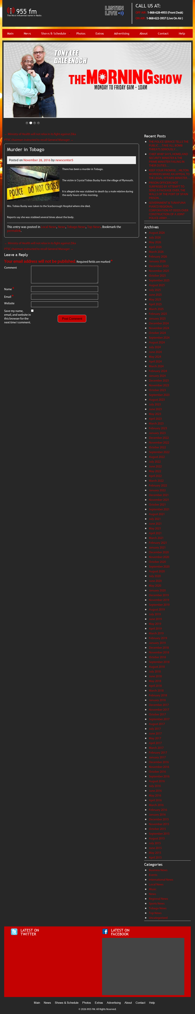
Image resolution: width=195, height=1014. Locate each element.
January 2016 (157, 814)
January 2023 (157, 433)
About (144, 33)
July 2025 (155, 290)
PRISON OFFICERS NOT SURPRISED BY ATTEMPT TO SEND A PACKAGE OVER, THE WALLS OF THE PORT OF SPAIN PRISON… (168, 190)
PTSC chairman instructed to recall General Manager (38, 140)
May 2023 (155, 414)
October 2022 (157, 447)
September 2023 (159, 395)
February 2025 (158, 314)
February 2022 (158, 485)
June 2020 (155, 581)
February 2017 (158, 752)
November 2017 (159, 709)
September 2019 (159, 604)
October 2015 (157, 829)
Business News (158, 870)
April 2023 (155, 418)
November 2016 (159, 767)
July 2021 (155, 519)
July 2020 (155, 576)
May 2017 (155, 738)
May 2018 (155, 681)
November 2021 (159, 500)
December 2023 (159, 380)
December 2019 (159, 595)
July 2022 (155, 461)
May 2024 (155, 356)
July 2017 (155, 728)
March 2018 (156, 690)
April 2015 (155, 857)
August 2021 (157, 514)
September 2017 (159, 719)
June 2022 (155, 466)
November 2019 (159, 600)
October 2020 (157, 562)
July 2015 (155, 843)
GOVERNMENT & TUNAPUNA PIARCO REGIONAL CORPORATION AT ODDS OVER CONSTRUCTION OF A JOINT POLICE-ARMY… (168, 210)
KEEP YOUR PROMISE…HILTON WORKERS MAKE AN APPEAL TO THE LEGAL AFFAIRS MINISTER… (169, 174)
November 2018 (159, 652)
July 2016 (155, 786)
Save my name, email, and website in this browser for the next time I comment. (17, 316)
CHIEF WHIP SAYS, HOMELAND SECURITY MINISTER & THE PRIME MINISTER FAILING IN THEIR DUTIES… (168, 159)
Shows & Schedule (53, 33)
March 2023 (156, 423)
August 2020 (157, 571)
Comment (10, 267)
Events (153, 875)
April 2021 (155, 533)
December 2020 (159, 552)
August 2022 (157, 457)
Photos (80, 33)
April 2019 (155, 628)
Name (9, 288)
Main (10, 33)
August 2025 (157, 285)
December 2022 (159, 438)
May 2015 (155, 853)
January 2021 (157, 547)
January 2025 (157, 318)
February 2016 (158, 810)
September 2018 (159, 662)
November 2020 (159, 557)
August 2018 (157, 666)
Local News (48, 227)
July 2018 (155, 671)
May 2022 (155, 471)
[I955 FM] (25, 18)
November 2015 (159, 824)
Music (152, 889)
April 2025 (155, 304)
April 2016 (155, 800)
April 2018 (155, 686)
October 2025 (157, 275)
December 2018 (159, 647)
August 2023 (157, 399)
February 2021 (158, 542)
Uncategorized (158, 918)
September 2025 (159, 280)
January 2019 (157, 643)
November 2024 (159, 328)
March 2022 (156, 480)
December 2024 (159, 323)
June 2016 (155, 791)
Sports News (157, 903)
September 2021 (159, 509)
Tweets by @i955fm (23, 939)
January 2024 (157, 376)
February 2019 (158, 638)
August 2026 (157, 232)
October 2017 (157, 714)
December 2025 (159, 266)
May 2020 (155, 585)
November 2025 (159, 271)
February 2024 (158, 371)
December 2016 (159, 762)
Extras (100, 33)
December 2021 (159, 495)
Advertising (121, 33)
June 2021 (155, 523)
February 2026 (158, 256)
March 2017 (156, 748)
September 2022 (159, 452)
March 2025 (156, 309)
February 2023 (158, 428)
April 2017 (155, 743)
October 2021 (157, 504)
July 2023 (155, 404)
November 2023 (159, 385)
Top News (94, 227)
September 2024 (159, 337)
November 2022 (159, 442)
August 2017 (157, 724)
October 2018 (157, 657)
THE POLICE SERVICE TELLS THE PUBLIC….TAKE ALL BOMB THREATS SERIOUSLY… (169, 145)
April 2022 (155, 476)
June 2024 (155, 352)
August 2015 (157, 838)
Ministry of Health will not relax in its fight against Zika (40, 134)
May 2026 (155, 242)
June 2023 (155, 409)
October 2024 (157, 333)
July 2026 (155, 237)
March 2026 (156, 252)
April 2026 (155, 247)
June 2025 (155, 294)
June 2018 (155, 676)
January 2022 (157, 490)
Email (9, 296)
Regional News (158, 898)
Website (9, 303)
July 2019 (155, 614)
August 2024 (157, 342)
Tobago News (76, 227)
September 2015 (159, 833)
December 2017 (159, 705)
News (27, 33)
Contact (163, 33)
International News (161, 879)
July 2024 (155, 347)
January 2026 (157, 261)
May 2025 (155, 299)
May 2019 (155, 624)
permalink (14, 231)
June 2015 (155, 848)
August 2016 (157, 781)
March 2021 (156, 538)
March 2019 (156, 633)
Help (182, 33)
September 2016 (159, 776)
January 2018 (157, 700)
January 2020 (157, 590)
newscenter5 (64, 160)
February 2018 (158, 695)
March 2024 (156, 366)
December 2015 (159, 819)
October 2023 (157, 390)
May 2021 (155, 528)
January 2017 (157, 757)
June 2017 (155, 733)
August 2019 (157, 609)
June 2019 (155, 619)
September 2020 (159, 566)
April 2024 (155, 361)
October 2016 (157, 771)
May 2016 (155, 795)
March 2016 (156, 805)
